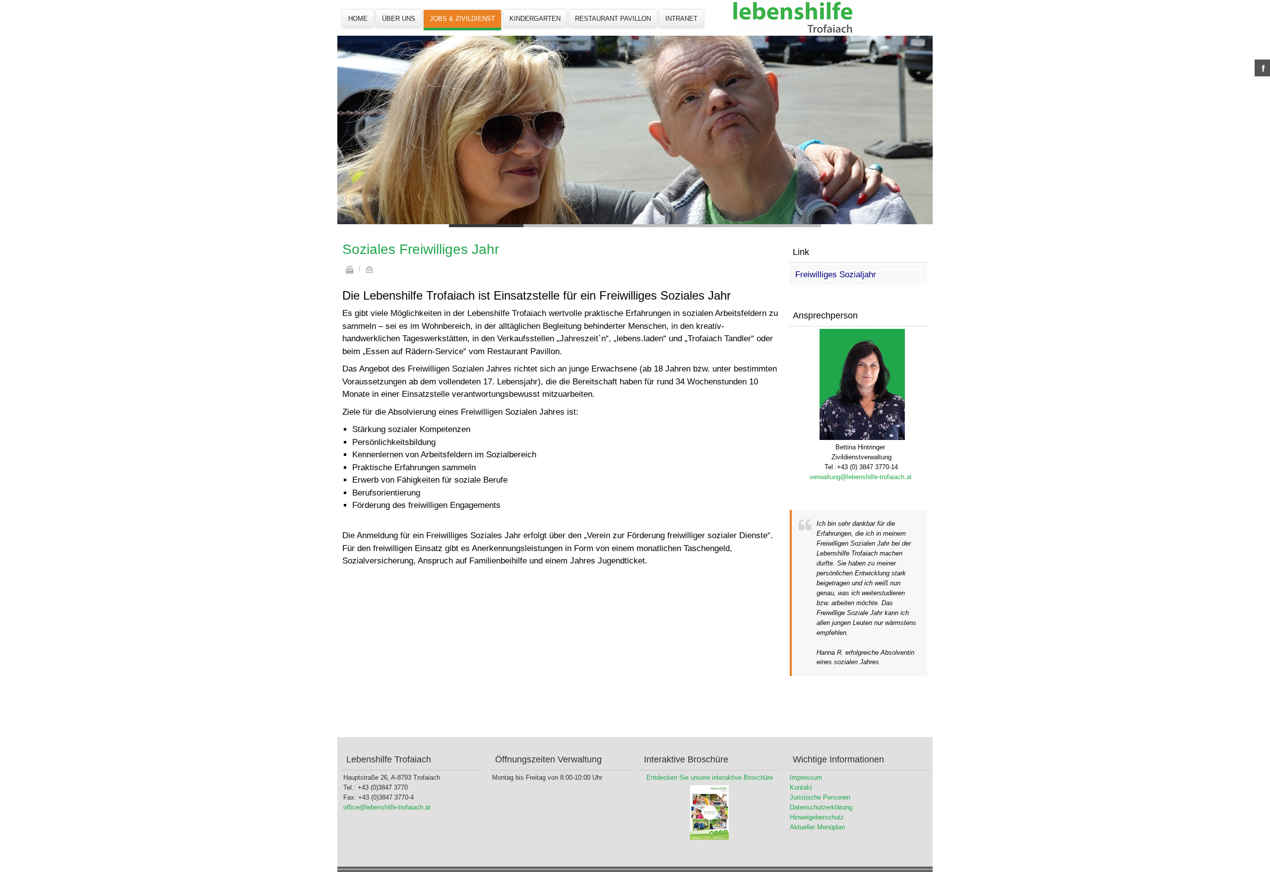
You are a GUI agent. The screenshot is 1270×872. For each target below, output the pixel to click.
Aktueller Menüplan (817, 827)
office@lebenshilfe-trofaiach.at (387, 807)
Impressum (806, 777)
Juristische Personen (820, 797)
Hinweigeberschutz (817, 817)
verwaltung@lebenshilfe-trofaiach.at (861, 477)
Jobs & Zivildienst (462, 18)
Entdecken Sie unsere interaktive (694, 777)
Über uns (398, 18)
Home (358, 18)
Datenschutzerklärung (821, 807)
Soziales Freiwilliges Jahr (420, 249)
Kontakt (801, 787)
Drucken (349, 269)
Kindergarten (535, 18)
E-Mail (369, 269)
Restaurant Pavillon (613, 18)
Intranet (681, 18)
